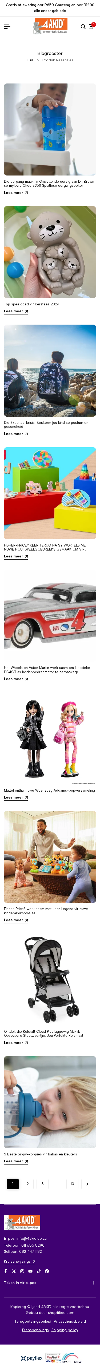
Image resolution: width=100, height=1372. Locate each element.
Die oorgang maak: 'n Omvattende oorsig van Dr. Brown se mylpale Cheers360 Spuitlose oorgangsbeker (49, 184)
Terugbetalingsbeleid (32, 1321)
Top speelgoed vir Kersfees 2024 (31, 304)
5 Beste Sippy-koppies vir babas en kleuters (40, 1154)
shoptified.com (61, 1312)
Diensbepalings (35, 1330)
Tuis (30, 60)
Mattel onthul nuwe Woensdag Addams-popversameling (49, 790)
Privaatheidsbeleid (70, 1321)
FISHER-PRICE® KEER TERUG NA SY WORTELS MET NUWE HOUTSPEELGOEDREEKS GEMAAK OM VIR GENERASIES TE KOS (46, 549)
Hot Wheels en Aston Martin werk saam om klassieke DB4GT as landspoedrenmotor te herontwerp (47, 670)
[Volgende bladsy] (87, 1184)
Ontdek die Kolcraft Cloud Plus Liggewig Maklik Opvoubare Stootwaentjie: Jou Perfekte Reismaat (43, 1034)
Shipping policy (64, 1330)
